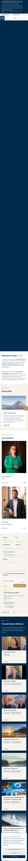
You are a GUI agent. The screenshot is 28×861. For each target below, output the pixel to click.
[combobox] (14, 555)
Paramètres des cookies (14, 849)
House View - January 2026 (10, 768)
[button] (18, 18)
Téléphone (18, 544)
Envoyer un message (20, 585)
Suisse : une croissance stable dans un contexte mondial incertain (13, 829)
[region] (14, 846)
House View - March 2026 (9, 710)
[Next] (26, 408)
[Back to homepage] (2, 18)
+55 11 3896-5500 (9, 607)
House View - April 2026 (9, 681)
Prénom (5, 537)
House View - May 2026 (9, 652)
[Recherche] (22, 18)
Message (5, 559)
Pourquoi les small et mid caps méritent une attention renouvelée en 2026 (13, 798)
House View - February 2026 (10, 739)
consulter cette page (14, 10)
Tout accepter (14, 856)
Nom (16, 537)
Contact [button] (24, 482)
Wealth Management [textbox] (9, 554)
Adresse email (7, 544)
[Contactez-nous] (15, 18)
